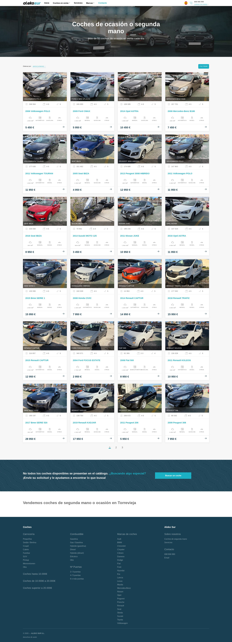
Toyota (120, 620)
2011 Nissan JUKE (129, 236)
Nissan (120, 592)
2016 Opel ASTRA (177, 236)
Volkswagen (122, 623)
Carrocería (28, 534)
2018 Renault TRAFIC (179, 298)
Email (166, 558)
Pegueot (120, 599)
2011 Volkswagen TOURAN (39, 173)
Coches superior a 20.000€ (37, 588)
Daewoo (120, 556)
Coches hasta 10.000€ (35, 574)
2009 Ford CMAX (81, 111)
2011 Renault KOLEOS (179, 360)
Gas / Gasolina (76, 542)
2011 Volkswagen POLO (180, 173)
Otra (25, 567)
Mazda (120, 585)
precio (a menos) (38, 66)
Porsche (120, 602)
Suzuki (120, 616)
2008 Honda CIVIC (82, 298)
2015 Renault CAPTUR (36, 360)
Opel (119, 595)
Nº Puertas (76, 567)
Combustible (76, 534)
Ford (119, 567)
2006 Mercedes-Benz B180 (181, 111)
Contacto (102, 3)
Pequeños (27, 539)
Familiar (26, 553)
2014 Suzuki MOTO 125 (85, 236)
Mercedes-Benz (124, 588)
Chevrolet (121, 546)
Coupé (26, 546)
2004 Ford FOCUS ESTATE (86, 360)
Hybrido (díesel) (77, 553)
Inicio (46, 3)
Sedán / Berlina (29, 542)
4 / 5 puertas (75, 575)
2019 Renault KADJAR (84, 422)
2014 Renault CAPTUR (131, 298)
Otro (72, 560)
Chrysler (120, 549)
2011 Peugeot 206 (129, 422)
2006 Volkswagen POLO (37, 111)
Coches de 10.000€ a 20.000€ (39, 581)
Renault (120, 606)
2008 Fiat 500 (127, 360)
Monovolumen (29, 564)
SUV (25, 556)
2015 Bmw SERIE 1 (35, 298)
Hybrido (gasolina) (78, 546)
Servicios (78, 3)
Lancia (120, 578)
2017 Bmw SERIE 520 (36, 422)
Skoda (120, 613)
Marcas (89, 3)
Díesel (73, 549)
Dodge (120, 560)
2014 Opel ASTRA (129, 111)
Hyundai (120, 571)
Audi (119, 539)
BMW (119, 542)
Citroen (120, 553)
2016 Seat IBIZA (33, 236)
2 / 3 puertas (75, 572)
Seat (119, 609)
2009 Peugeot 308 (177, 422)
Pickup (26, 560)
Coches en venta (60, 3)
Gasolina (74, 539)
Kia (118, 574)
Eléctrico (74, 556)
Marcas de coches (127, 534)
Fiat (118, 564)
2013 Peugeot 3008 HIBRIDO (134, 173)
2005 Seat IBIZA (81, 173)
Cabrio (26, 549)
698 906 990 (199, 2)
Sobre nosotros (172, 534)
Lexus (119, 581)
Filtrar (204, 66)
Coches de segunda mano (175, 539)
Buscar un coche (173, 475)
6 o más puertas (77, 579)
